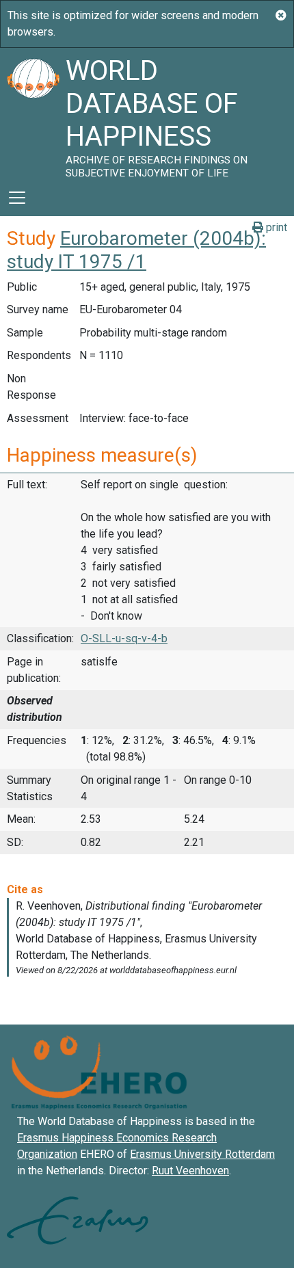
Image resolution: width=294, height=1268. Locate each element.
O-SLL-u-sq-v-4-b (124, 638)
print (275, 227)
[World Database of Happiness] (33, 113)
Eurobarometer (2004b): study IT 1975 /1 (136, 250)
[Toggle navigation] (17, 198)
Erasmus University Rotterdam (202, 1154)
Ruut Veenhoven (190, 1170)
